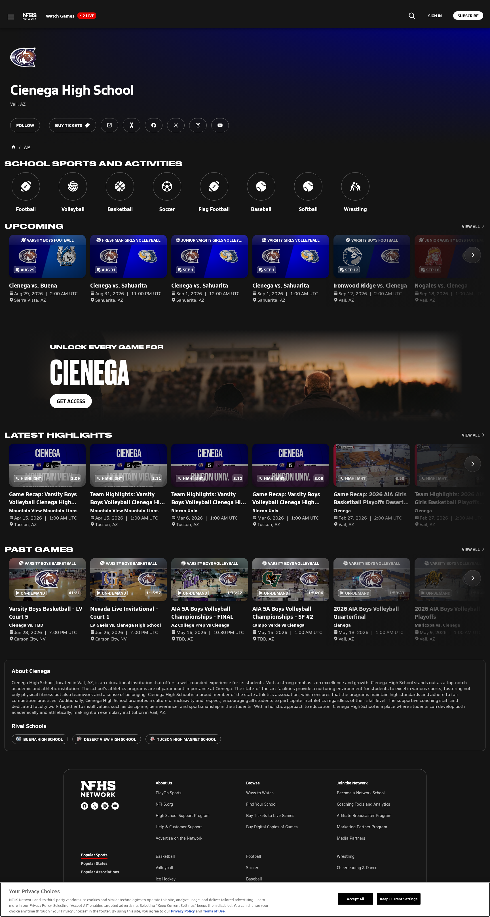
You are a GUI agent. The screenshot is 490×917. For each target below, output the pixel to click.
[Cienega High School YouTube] (220, 125)
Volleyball (164, 867)
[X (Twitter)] (94, 806)
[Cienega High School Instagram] (198, 125)
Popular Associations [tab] (100, 872)
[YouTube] (115, 806)
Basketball (165, 856)
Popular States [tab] (94, 863)
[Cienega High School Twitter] (176, 125)
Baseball (254, 879)
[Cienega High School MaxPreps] (131, 125)
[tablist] (109, 863)
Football (253, 856)
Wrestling (345, 856)
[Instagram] (105, 806)
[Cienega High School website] (109, 125)
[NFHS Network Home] (30, 16)
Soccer (252, 867)
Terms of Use (214, 911)
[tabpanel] (282, 867)
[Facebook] (84, 806)
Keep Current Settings (399, 898)
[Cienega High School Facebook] (153, 125)
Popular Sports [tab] (94, 855)
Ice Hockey (166, 879)
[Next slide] (472, 255)
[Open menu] (11, 17)
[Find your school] (412, 15)
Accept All (355, 898)
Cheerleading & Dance (357, 867)
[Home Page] (13, 147)
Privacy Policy (183, 911)
